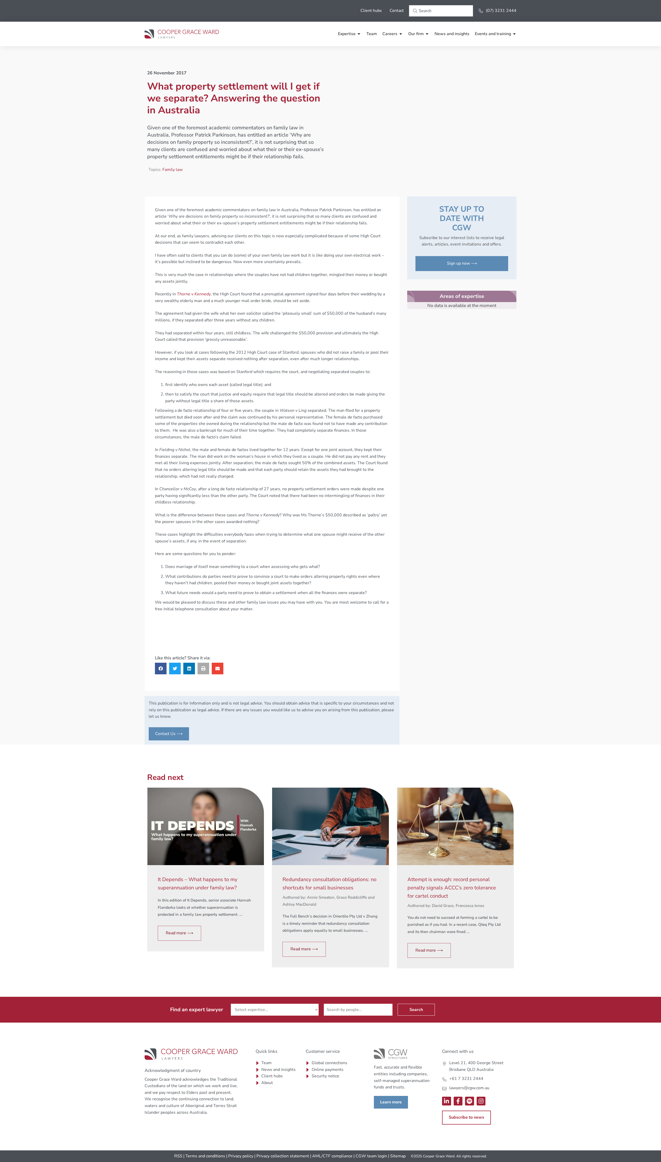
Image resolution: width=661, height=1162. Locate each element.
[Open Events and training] (514, 34)
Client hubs (371, 10)
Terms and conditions (205, 1156)
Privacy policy (240, 1156)
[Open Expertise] (359, 34)
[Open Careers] (401, 34)
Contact (397, 10)
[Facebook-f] (458, 1101)
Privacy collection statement (282, 1156)
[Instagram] (481, 1101)
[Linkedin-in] (446, 1101)
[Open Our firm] (427, 34)
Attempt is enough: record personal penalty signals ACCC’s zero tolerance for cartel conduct (451, 887)
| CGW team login (370, 1156)
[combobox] (441, 11)
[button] (161, 668)
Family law (172, 169)
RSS (178, 1156)
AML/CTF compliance (332, 1156)
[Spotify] (469, 1101)
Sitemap (398, 1156)
